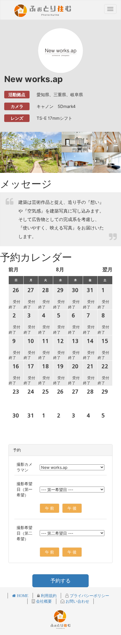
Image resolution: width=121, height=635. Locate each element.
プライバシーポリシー (89, 596)
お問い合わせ (76, 601)
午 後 (72, 508)
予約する (60, 581)
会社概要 (43, 601)
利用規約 (48, 596)
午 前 (49, 508)
